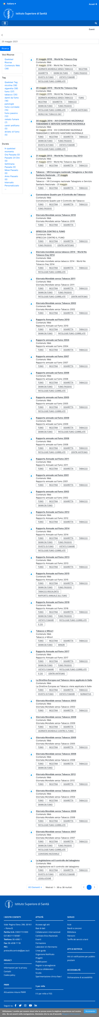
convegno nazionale (48, 854)
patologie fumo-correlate (12, 107)
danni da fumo (61, 73)
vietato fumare (67, 77)
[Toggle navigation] (5, 23)
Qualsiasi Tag (11, 82)
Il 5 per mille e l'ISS (44, 993)
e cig (40, 624)
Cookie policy (9, 975)
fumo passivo (80, 73)
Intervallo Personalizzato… (12, 185)
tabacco (11, 94)
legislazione (44, 878)
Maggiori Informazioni (71, 1014)
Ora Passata (12, 154)
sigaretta (11, 88)
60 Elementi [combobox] (34, 887)
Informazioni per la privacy (15, 967)
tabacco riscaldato (48, 591)
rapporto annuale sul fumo (52, 595)
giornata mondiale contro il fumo (56, 731)
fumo (9, 91)
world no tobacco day (50, 114)
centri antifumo (79, 110)
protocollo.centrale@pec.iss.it (17, 950)
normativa (85, 694)
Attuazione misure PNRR (15, 992)
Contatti (7, 971)
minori (61, 645)
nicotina (11, 85)
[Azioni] (4, 3)
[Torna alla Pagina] (2, 35)
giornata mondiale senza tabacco (55, 69)
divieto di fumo (46, 77)
